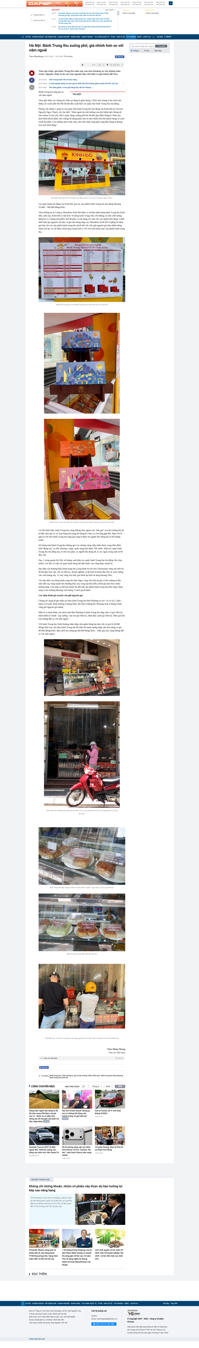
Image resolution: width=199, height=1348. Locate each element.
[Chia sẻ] (32, 80)
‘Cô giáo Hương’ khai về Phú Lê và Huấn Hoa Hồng (109, 1148)
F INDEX (167, 37)
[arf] (82, 1061)
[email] (32, 87)
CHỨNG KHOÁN (38, 37)
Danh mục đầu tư (39, 20)
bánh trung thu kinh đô (59, 1078)
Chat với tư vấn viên (105, 1324)
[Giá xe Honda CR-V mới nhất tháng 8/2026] (110, 1099)
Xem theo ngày (72, 1087)
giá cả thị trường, (81, 1076)
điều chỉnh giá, (94, 1076)
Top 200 (174, 1303)
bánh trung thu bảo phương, (112, 1076)
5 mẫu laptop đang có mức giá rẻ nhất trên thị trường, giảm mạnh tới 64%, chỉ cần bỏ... (83, 84)
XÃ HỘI (28, 37)
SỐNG (139, 37)
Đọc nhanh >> (110, 10)
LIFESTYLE (147, 37)
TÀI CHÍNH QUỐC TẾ (101, 37)
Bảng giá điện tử (39, 15)
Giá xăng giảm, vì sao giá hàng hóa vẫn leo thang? (70, 87)
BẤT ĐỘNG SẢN (50, 37)
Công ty (136, 51)
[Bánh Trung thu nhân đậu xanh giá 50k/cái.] (82, 922)
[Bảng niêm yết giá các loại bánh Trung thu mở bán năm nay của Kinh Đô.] (82, 269)
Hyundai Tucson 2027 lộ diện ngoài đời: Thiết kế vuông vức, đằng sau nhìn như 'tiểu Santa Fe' (44, 1150)
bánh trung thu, (56, 1076)
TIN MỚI (76, 94)
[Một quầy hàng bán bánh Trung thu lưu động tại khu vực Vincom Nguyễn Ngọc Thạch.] (82, 163)
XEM (120, 1086)
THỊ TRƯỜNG (131, 37)
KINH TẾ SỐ (120, 37)
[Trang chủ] (23, 37)
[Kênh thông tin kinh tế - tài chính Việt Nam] (54, 4)
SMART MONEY (87, 37)
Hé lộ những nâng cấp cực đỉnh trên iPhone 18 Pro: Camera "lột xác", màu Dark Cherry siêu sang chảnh (76, 1151)
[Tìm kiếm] (161, 46)
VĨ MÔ (113, 37)
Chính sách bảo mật (37, 1339)
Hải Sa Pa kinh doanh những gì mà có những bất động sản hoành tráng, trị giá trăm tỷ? (76, 1113)
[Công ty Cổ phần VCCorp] (148, 1312)
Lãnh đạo (158, 51)
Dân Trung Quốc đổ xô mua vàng (63, 80)
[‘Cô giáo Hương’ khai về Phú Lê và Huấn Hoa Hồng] (110, 1135)
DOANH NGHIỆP (64, 37)
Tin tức (146, 51)
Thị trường (68, 56)
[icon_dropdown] (171, 3)
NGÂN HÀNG (75, 37)
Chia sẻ (120, 57)
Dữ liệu (160, 37)
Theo (81, 1058)
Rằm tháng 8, (68, 1076)
